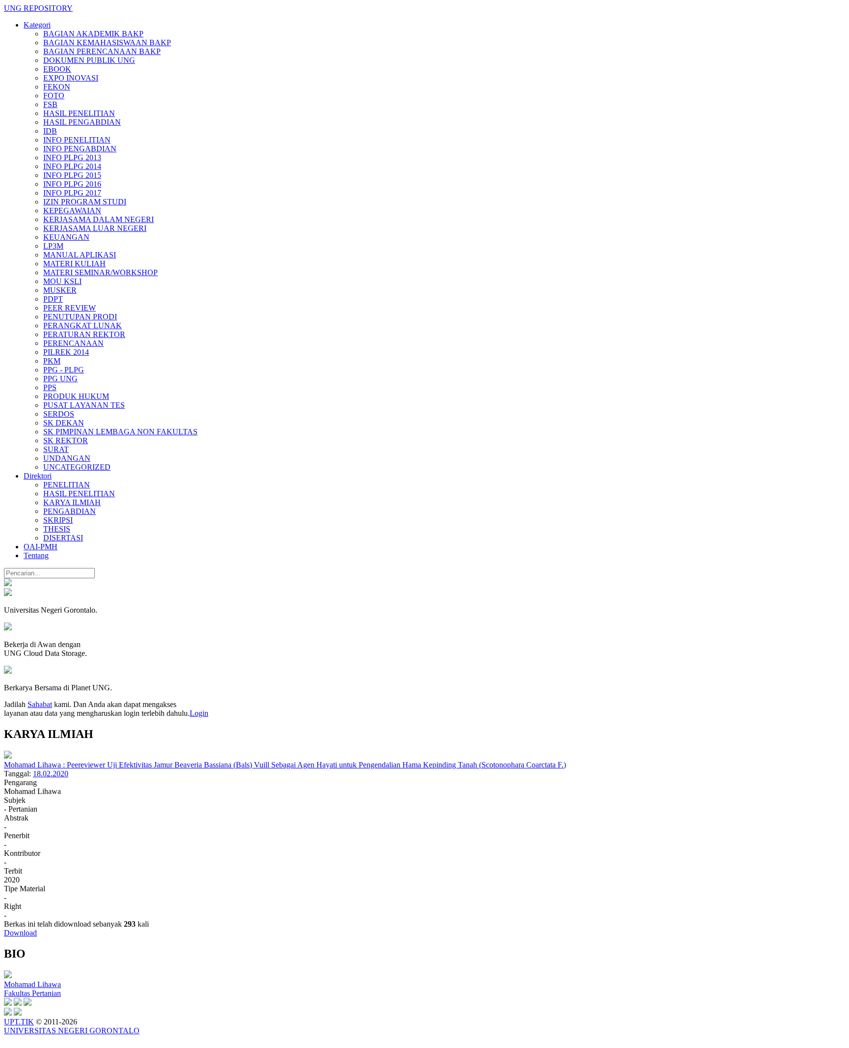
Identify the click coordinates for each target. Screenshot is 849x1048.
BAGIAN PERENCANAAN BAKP (102, 51)
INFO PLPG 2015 (72, 175)
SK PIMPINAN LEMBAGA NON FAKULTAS (120, 431)
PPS (50, 387)
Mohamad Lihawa (32, 984)
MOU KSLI (62, 281)
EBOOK (57, 69)
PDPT (53, 299)
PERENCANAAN (73, 343)
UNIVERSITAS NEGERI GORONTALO (72, 1030)
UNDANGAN (66, 458)
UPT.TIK (19, 1022)
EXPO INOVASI (70, 78)
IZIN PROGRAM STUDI (84, 202)
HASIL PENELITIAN (79, 113)
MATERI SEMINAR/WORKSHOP (100, 272)
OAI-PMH (40, 546)
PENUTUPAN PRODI (80, 316)
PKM (51, 361)
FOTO (53, 95)
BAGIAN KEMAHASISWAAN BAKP (107, 42)
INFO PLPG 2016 (72, 184)
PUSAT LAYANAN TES (84, 405)
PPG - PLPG (63, 370)
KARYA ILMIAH (72, 502)
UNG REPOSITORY (38, 8)
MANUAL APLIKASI (79, 255)
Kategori (37, 25)
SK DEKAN (63, 423)
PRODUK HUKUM (76, 396)
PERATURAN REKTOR (84, 334)
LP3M (53, 246)
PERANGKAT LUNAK (82, 325)
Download (20, 933)
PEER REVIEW (69, 308)
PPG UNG (60, 378)
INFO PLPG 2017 (72, 193)
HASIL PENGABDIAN (82, 122)
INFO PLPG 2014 (72, 166)
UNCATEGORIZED (77, 467)
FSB (50, 104)
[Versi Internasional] (8, 583)
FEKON (56, 87)
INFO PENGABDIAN (79, 148)
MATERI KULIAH (74, 263)
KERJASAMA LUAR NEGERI (94, 228)
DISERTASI (63, 538)
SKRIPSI (58, 520)
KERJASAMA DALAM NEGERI (98, 219)
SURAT (56, 449)
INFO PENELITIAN (77, 140)
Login (199, 713)
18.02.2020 (50, 773)
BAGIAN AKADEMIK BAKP (93, 33)
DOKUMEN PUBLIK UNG (89, 60)
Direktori (38, 476)
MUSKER (60, 290)
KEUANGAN (66, 237)
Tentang (36, 555)
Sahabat (40, 704)
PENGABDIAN (69, 511)
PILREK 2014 (66, 352)
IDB (50, 131)
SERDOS (58, 414)
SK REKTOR (65, 440)
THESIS (56, 529)
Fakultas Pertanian (32, 993)
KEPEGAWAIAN (72, 210)
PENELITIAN (66, 485)
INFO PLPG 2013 (72, 157)
